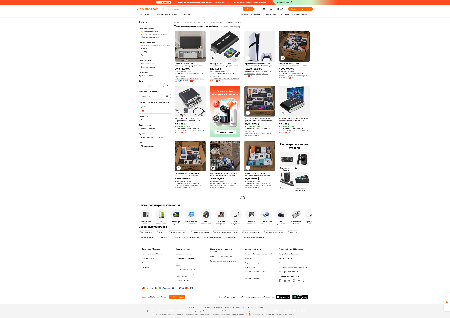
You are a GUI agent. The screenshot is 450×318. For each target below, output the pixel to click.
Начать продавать (285, 258)
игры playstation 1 (193, 237)
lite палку (164, 237)
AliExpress (191, 307)
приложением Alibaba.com (263, 297)
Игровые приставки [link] (233, 22)
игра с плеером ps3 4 (252, 232)
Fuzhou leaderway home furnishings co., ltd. (190, 79)
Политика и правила (183, 280)
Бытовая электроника (191, 22)
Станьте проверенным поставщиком (293, 267)
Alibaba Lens (154, 297)
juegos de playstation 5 (178, 232)
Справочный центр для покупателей (258, 254)
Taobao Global (235, 307)
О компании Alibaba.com (151, 249)
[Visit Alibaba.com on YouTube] (298, 280)
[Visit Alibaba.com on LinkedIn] (284, 280)
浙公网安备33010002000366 (263, 314)
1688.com (200, 307)
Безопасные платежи (184, 254)
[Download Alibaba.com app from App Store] (283, 297)
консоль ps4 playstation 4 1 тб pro (226, 232)
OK (167, 85)
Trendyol (250, 307)
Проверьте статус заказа (288, 263)
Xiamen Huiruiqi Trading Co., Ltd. (256, 74)
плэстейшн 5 (231, 237)
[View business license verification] (246, 314)
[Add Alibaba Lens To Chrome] (177, 297)
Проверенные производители (221, 256)
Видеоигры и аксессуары (212, 22)
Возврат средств (250, 267)
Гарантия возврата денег (185, 258)
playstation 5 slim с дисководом (253, 237)
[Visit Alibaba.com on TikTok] (303, 280)
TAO (243, 307)
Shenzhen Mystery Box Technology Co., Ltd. (294, 76)
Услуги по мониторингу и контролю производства (189, 275)
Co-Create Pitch (148, 258)
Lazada (225, 307)
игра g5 (161, 232)
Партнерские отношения (288, 272)
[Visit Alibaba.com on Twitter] (289, 280)
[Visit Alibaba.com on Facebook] (280, 280)
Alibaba (176, 22)
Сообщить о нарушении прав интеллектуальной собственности (257, 273)
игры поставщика (148, 237)
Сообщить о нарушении (253, 278)
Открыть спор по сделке (253, 263)
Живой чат (248, 258)
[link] (447, 296)
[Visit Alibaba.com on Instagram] (294, 280)
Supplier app (230, 297)
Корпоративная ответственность (154, 263)
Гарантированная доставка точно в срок (189, 264)
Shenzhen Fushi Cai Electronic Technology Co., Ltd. (225, 79)
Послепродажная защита (185, 269)
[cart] (271, 9)
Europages (259, 307)
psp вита (177, 237)
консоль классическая (213, 237)
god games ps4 (147, 232)
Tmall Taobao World (213, 307)
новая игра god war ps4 (201, 232)
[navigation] (155, 110)
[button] (240, 9)
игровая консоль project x (274, 232)
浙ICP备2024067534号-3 (285, 314)
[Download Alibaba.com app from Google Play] (300, 297)
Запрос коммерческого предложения (224, 261)
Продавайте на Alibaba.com (289, 254)
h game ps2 (293, 232)
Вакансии (145, 267)
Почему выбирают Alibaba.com (153, 254)
